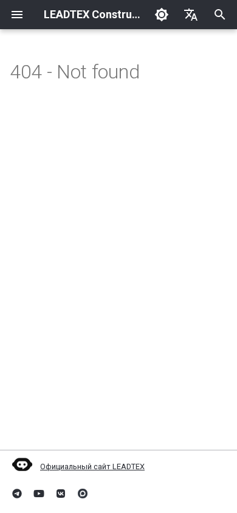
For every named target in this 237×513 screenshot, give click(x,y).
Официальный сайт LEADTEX (92, 466)
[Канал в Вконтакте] (60, 493)
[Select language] (191, 14)
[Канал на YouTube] (39, 493)
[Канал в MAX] (82, 493)
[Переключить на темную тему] (161, 14)
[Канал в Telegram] (17, 493)
